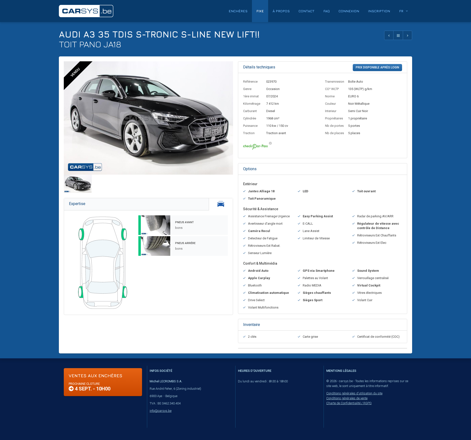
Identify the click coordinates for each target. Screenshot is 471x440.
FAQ (326, 11)
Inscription (379, 11)
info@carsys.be (160, 411)
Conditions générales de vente (346, 398)
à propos (281, 11)
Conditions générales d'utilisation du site (354, 393)
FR (401, 11)
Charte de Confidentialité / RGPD (349, 403)
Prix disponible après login (377, 67)
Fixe (260, 11)
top (455, 425)
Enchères (238, 11)
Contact (306, 11)
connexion (349, 11)
